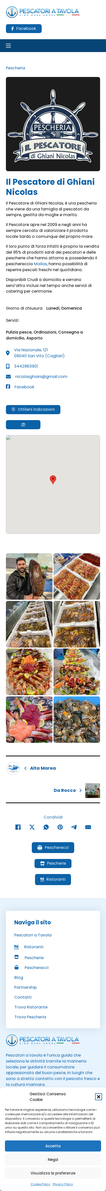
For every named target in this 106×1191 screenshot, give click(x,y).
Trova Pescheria (30, 1017)
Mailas (40, 264)
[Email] (88, 827)
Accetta (53, 1146)
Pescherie (56, 863)
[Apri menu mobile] (8, 46)
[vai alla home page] (43, 1040)
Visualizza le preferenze (53, 1173)
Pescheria (15, 68)
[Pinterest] (60, 827)
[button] (98, 1096)
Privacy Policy (63, 1184)
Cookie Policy (40, 1184)
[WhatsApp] (46, 827)
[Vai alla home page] (43, 12)
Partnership (25, 987)
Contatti (23, 997)
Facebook (26, 28)
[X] (32, 827)
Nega (53, 1159)
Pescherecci (57, 847)
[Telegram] (74, 827)
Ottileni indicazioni (36, 409)
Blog (18, 977)
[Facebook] (18, 827)
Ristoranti (56, 879)
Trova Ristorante (31, 1007)
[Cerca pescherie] (23, 424)
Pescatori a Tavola (33, 935)
